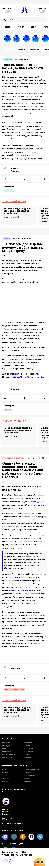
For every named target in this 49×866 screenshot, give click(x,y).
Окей (8, 860)
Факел (21, 27)
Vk (14, 837)
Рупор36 (7, 238)
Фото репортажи (31, 769)
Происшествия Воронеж (13, 458)
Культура (6, 746)
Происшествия (8, 755)
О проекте (6, 812)
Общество (7, 749)
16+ (3, 807)
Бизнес (5, 772)
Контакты (6, 814)
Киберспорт (29, 775)
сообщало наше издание (22, 590)
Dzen (31, 837)
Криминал (28, 749)
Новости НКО (30, 758)
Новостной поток (14, 201)
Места (27, 778)
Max (5, 837)
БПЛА (33, 27)
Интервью (6, 752)
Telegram (40, 837)
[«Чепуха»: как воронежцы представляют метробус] (45, 38)
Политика (28, 743)
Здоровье (28, 772)
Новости (7, 27)
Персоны (28, 781)
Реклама (5, 809)
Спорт (27, 746)
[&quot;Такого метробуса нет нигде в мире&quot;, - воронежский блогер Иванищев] (7, 38)
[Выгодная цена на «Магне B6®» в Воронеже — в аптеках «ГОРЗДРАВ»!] (26, 38)
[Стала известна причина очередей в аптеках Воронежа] (16, 38)
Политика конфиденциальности (14, 789)
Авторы (27, 755)
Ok (23, 837)
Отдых (5, 781)
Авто (4, 775)
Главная (9, 49)
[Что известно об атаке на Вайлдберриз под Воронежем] (35, 38)
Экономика (34, 49)
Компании (28, 752)
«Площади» (35, 501)
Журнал (5, 778)
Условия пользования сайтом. (13, 792)
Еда (4, 769)
